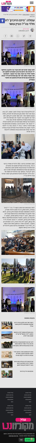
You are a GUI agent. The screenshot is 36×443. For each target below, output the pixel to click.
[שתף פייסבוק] (5, 36)
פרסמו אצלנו (28, 399)
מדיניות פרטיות (27, 395)
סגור (21, 440)
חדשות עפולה (26, 14)
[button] (2, 20)
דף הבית (32, 14)
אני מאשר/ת (29, 440)
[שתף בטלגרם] (30, 36)
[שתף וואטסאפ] (18, 36)
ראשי (30, 402)
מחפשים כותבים (27, 397)
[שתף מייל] (11, 36)
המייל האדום (28, 392)
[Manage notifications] (31, 438)
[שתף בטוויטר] (24, 36)
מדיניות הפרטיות (13, 436)
